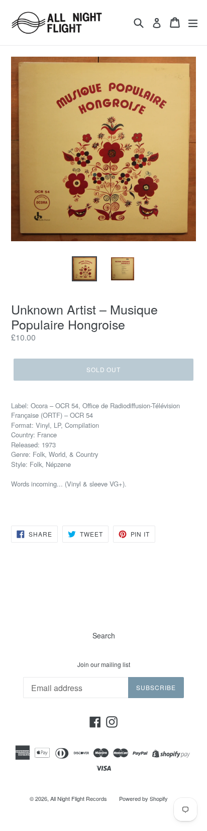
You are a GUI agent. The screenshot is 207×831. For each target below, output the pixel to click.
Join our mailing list (103, 664)
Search (103, 635)
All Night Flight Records (78, 798)
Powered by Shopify (143, 798)
